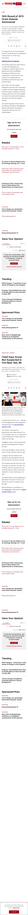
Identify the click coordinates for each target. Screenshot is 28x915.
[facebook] (8, 46)
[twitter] (14, 46)
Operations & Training (8, 352)
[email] (19, 46)
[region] (14, 247)
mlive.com (8, 489)
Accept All (14, 911)
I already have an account (14, 266)
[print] (25, 46)
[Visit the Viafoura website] (22, 250)
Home (3, 12)
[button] (3, 4)
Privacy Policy (16, 907)
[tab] (6, 243)
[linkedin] (11, 46)
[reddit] (16, 46)
